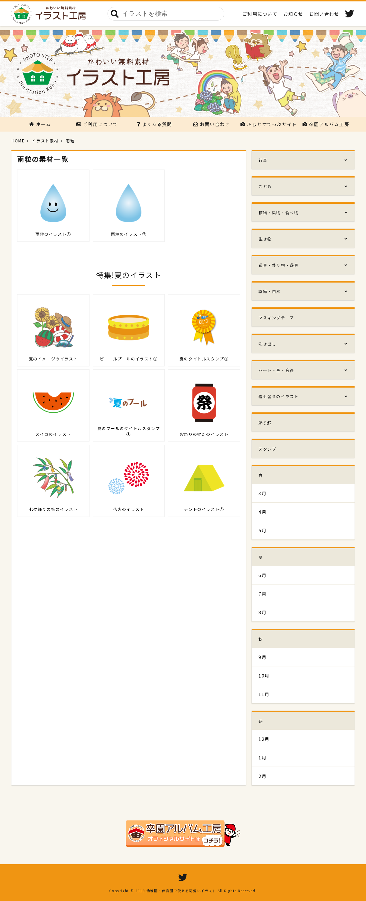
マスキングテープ (276, 318)
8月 (262, 612)
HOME (18, 141)
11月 (264, 694)
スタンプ (267, 449)
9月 (262, 657)
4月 (262, 511)
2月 (262, 776)
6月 (262, 575)
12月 (264, 738)
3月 (262, 493)
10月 (264, 675)
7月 (262, 593)
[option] (183, 73)
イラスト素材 (45, 141)
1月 (262, 757)
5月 (262, 530)
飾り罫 (265, 423)
